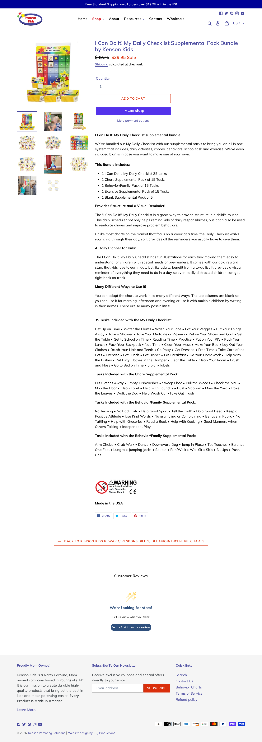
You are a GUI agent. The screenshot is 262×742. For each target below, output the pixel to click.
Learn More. (26, 709)
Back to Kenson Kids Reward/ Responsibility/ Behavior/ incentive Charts (133, 541)
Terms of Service (189, 693)
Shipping (101, 64)
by (91, 733)
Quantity (103, 78)
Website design (78, 733)
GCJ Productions (104, 733)
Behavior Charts (189, 687)
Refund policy (186, 699)
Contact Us (184, 681)
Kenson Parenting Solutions (46, 733)
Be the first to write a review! (131, 627)
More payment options (133, 120)
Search (181, 675)
